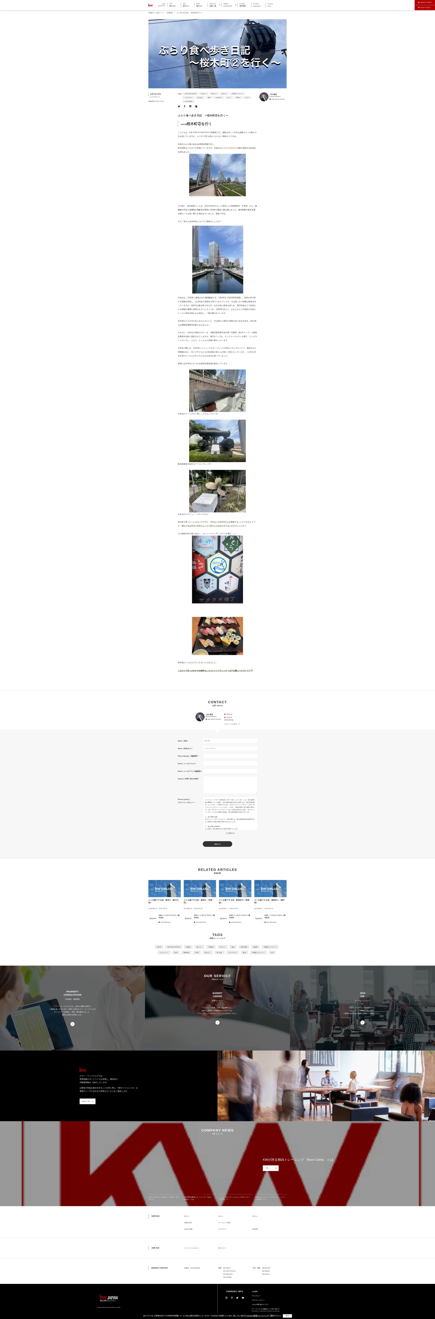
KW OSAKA (265, 1274)
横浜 (209, 97)
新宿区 (188, 947)
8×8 (272, 952)
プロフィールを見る (230, 724)
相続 (233, 947)
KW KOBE (244, 947)
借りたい (224, 93)
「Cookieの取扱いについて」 (256, 1316)
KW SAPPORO (195, 1268)
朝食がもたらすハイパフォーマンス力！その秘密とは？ (304, 1159)
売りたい (204, 93)
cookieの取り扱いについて (260, 1305)
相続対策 (186, 952)
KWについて (222, 1248)
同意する (231, 833)
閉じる (287, 1316)
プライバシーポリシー (258, 1300)
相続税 (255, 947)
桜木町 (238, 97)
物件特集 (255, 1229)
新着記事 (170, 13)
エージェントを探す (224, 1222)
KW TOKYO (226, 1268)
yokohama (218, 97)
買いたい (214, 93)
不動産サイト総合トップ (155, 13)
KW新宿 (211, 947)
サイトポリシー (256, 1296)
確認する (217, 844)
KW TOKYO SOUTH (190, 93)
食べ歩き (200, 97)
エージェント (164, 952)
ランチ (247, 97)
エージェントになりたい (191, 1248)
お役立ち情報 (188, 1229)
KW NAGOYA (266, 1268)
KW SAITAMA (227, 1277)
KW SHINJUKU (228, 1274)
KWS (196, 952)
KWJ (175, 952)
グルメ (229, 97)
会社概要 (254, 1292)
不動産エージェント (237, 93)
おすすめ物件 (188, 101)
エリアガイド (188, 97)
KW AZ (159, 947)
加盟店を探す (188, 1222)
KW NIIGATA (266, 1271)
